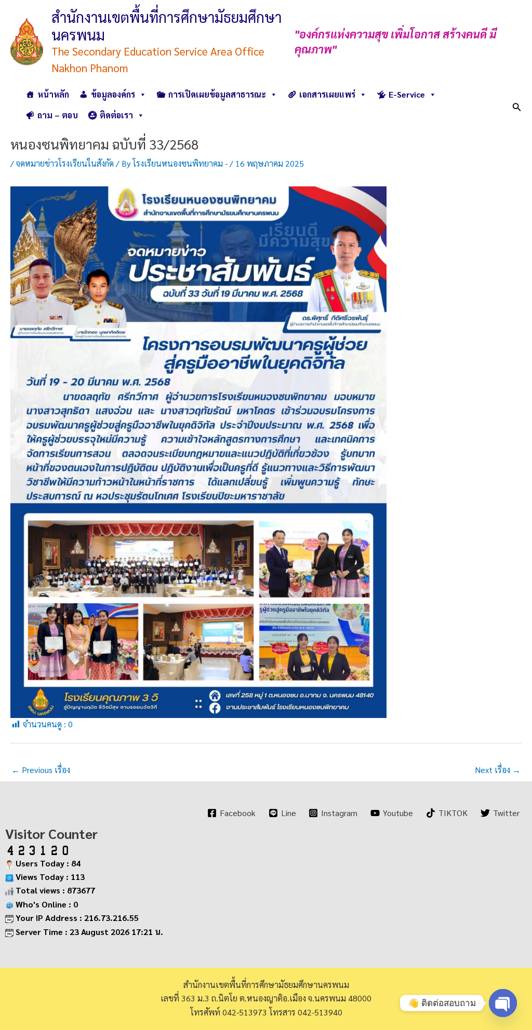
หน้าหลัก (53, 94)
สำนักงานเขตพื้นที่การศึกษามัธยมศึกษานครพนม (166, 25)
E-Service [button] (407, 94)
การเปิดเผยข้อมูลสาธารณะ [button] (217, 94)
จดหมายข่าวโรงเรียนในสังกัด (65, 163)
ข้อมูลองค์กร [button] (113, 94)
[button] (517, 105)
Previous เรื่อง (40, 769)
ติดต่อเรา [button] (116, 115)
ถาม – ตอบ (57, 115)
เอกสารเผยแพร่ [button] (327, 94)
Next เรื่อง (498, 769)
